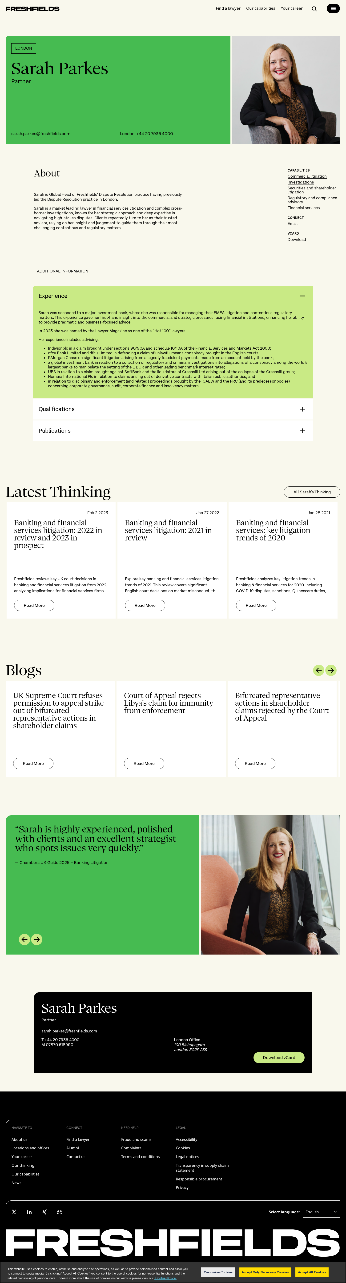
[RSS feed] (59, 1212)
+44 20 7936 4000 (154, 133)
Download (297, 239)
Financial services (304, 207)
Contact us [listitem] (75, 1156)
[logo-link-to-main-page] (33, 10)
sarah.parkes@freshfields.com (40, 133)
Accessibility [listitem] (186, 1139)
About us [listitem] (20, 1139)
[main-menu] (333, 8)
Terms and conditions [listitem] (140, 1156)
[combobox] (321, 1212)
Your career (292, 8)
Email (293, 223)
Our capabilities (260, 8)
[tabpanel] (173, 560)
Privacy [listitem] (182, 1187)
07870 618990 (59, 1044)
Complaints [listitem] (131, 1148)
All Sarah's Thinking (312, 491)
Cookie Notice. (165, 1278)
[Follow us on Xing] (44, 1212)
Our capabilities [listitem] (26, 1174)
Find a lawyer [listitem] (78, 1139)
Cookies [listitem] (183, 1148)
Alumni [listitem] (72, 1148)
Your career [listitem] (22, 1156)
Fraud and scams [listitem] (136, 1139)
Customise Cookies (218, 1272)
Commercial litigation (307, 176)
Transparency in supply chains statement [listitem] (202, 1168)
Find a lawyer (228, 8)
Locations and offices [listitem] (30, 1148)
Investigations (301, 182)
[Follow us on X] (14, 1212)
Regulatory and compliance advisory (312, 200)
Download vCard (279, 1057)
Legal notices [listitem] (187, 1156)
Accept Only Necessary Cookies (265, 1272)
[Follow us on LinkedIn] (29, 1212)
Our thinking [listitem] (23, 1165)
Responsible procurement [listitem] (199, 1179)
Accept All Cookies (312, 1272)
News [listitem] (16, 1182)
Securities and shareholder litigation (312, 190)
